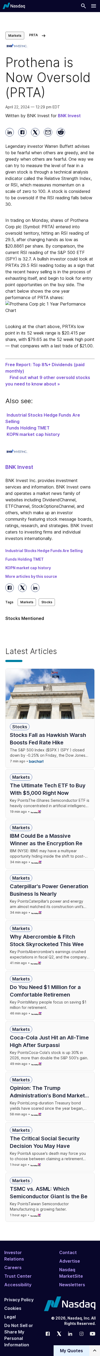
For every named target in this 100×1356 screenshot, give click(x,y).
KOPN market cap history (33, 434)
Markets (14, 36)
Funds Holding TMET (28, 428)
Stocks (46, 602)
